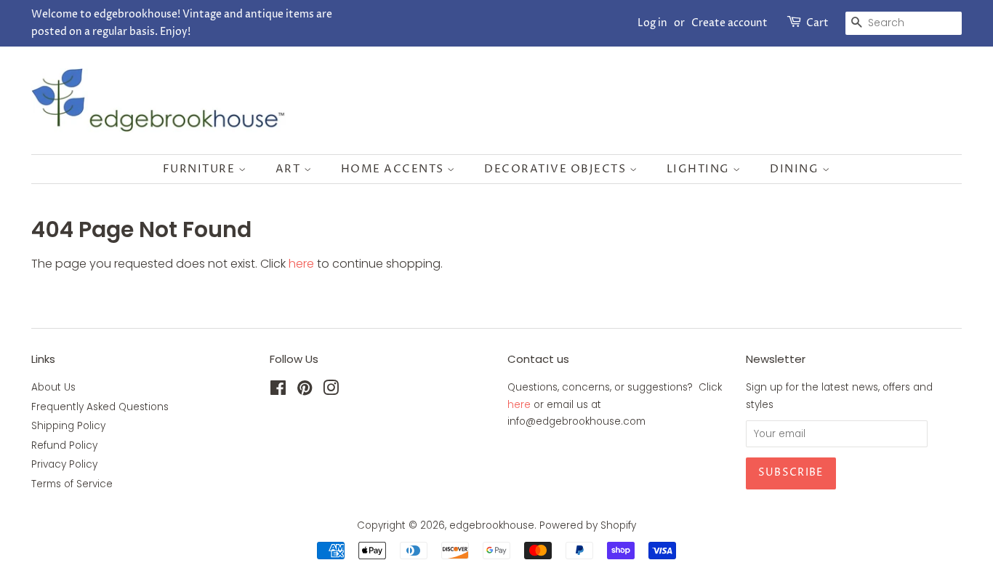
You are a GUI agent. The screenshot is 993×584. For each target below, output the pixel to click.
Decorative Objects (557, 169)
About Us (53, 387)
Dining (796, 169)
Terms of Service (72, 484)
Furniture (200, 169)
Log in (652, 23)
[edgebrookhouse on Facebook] (278, 391)
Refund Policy (64, 445)
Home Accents (394, 169)
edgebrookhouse (491, 525)
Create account (729, 23)
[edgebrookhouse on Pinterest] (305, 391)
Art (290, 169)
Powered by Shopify (587, 525)
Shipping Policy (68, 426)
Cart (817, 23)
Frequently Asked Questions (100, 407)
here (301, 263)
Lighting (700, 169)
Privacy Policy (64, 464)
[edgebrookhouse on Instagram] (331, 391)
